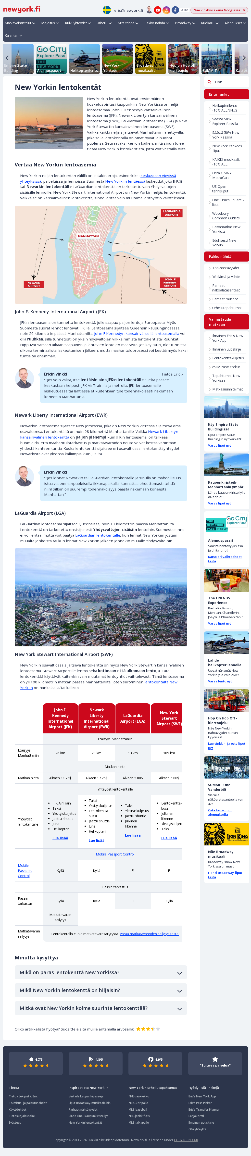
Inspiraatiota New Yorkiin (88, 1087)
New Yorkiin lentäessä (125, 181)
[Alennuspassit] (226, 522)
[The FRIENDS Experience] (226, 580)
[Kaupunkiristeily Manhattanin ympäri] (226, 464)
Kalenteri (11, 35)
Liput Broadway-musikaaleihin (90, 1103)
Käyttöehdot (17, 1109)
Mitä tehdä (126, 23)
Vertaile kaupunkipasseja (86, 1096)
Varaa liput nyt (219, 445)
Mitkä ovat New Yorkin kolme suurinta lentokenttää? (84, 1008)
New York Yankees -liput (227, 148)
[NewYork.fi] (22, 9)
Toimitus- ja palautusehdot (28, 1103)
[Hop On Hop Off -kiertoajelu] (226, 700)
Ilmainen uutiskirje (226, 349)
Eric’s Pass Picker (200, 1103)
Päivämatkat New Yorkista (226, 229)
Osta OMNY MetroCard (221, 175)
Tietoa (14, 1087)
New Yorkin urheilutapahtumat (153, 1087)
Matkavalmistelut (18, 23)
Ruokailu (207, 23)
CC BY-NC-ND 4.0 (186, 1140)
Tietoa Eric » (172, 374)
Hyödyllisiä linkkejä (203, 1087)
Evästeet (15, 1122)
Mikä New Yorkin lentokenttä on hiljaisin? (70, 990)
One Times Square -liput (228, 202)
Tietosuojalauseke (22, 1116)
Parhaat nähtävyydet (83, 1109)
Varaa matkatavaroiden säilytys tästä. (149, 933)
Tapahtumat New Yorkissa (226, 378)
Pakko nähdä (155, 23)
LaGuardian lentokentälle (97, 535)
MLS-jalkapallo (139, 1122)
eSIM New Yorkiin (226, 366)
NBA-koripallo (138, 1103)
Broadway (183, 23)
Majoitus (48, 23)
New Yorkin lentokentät (85, 1122)
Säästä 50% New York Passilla (225, 134)
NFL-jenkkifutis (139, 1116)
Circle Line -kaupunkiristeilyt (88, 1116)
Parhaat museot (225, 299)
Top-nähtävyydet (225, 267)
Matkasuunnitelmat (227, 389)
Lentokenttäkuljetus (228, 358)
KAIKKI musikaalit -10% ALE (226, 161)
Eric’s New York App (202, 1096)
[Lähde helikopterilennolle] (226, 642)
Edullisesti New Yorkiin (224, 242)
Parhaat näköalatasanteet (226, 287)
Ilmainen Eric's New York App (227, 338)
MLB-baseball (138, 1109)
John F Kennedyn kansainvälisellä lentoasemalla (136, 333)
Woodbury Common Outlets (226, 215)
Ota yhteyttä (197, 1129)
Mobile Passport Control (115, 854)
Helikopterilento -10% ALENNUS (224, 108)
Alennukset (233, 23)
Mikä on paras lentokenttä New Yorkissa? (69, 972)
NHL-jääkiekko (139, 1096)
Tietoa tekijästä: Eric (23, 1096)
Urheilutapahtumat (227, 307)
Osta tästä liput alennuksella (220, 812)
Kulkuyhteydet (76, 23)
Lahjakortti (196, 1116)
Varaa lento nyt (220, 681)
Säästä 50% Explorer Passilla (225, 121)
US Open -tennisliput (220, 188)
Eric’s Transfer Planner (204, 1109)
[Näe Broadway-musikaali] (226, 834)
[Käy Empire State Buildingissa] (226, 407)
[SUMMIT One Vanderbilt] (226, 767)
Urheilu (102, 23)
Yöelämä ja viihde (226, 276)
